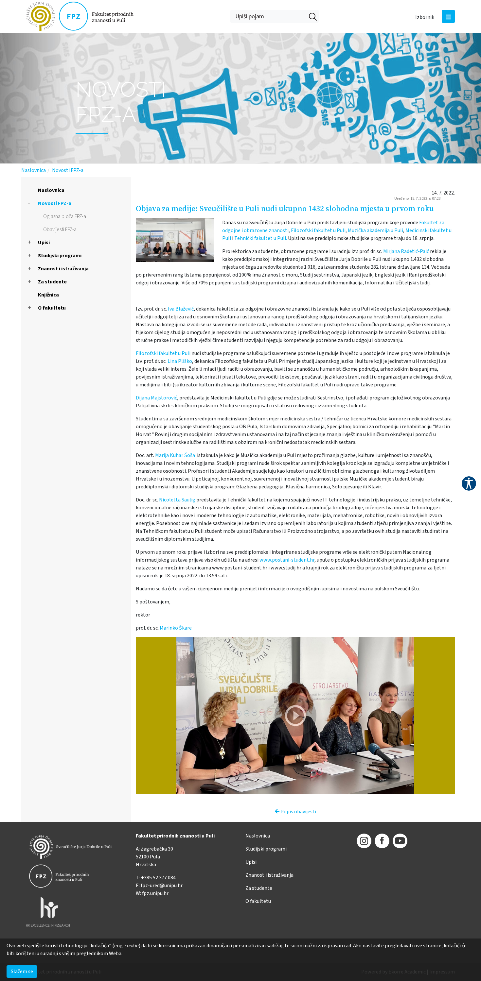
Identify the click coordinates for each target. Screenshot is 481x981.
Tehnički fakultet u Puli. (260, 238)
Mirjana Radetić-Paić (406, 251)
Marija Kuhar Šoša (175, 455)
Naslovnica (33, 170)
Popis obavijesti (297, 811)
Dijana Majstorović (156, 397)
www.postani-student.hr (286, 560)
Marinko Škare (176, 628)
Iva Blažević (181, 309)
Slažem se (22, 971)
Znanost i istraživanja (63, 268)
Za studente (52, 281)
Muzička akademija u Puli (375, 230)
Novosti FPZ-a (67, 170)
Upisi (44, 242)
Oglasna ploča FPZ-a (64, 216)
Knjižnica (48, 294)
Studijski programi (59, 255)
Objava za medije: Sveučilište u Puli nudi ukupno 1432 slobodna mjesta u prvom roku (285, 208)
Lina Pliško (180, 361)
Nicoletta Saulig (177, 499)
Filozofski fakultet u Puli (318, 230)
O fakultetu (52, 308)
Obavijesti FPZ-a (60, 229)
